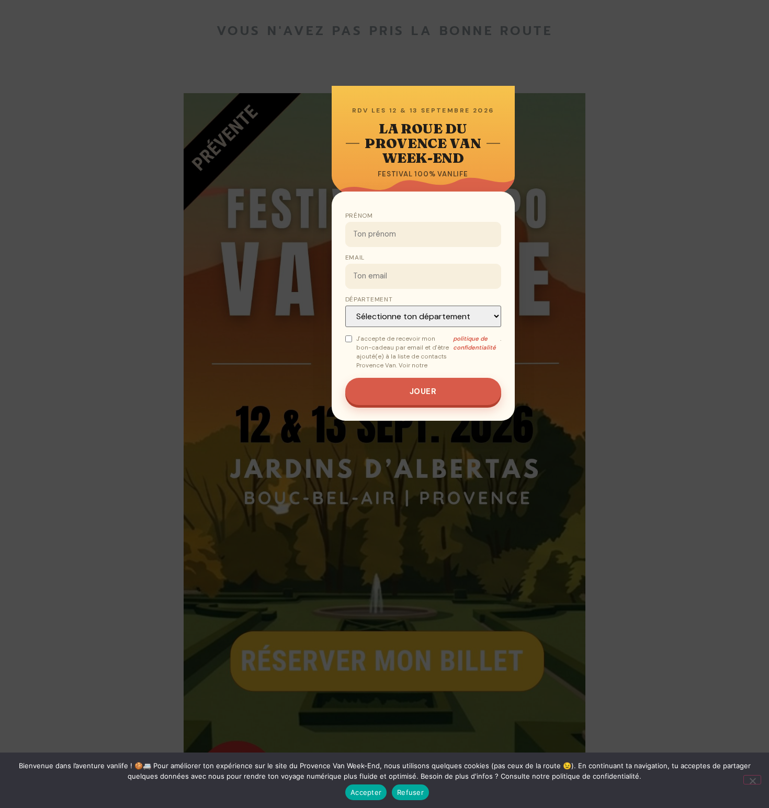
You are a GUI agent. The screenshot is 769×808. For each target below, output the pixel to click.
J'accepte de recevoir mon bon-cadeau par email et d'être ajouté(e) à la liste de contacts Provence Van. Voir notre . (428, 352)
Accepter (365, 792)
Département (369, 299)
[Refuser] (752, 779)
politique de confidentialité (474, 343)
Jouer (423, 391)
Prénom (359, 215)
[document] (384, 404)
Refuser (410, 792)
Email (355, 257)
